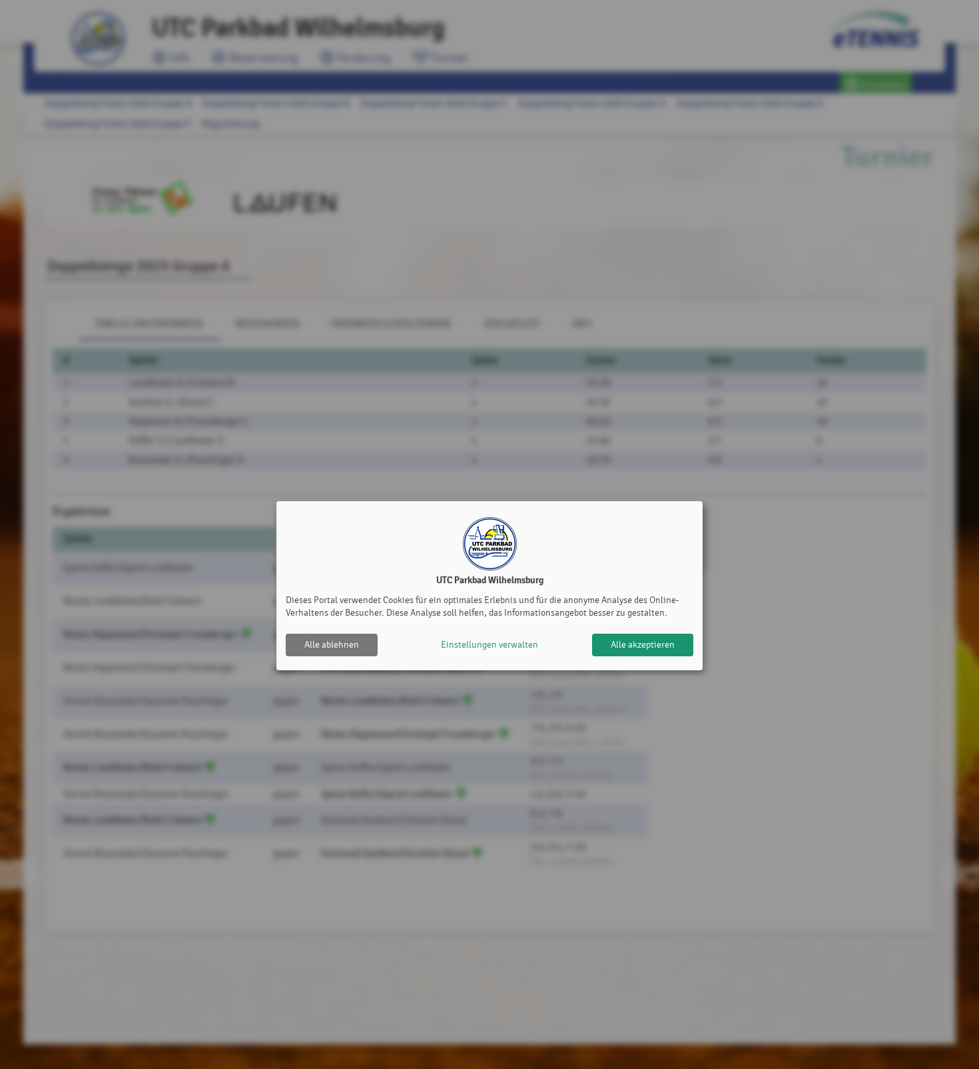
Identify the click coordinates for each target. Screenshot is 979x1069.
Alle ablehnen (331, 645)
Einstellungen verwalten (489, 645)
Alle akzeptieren (643, 645)
